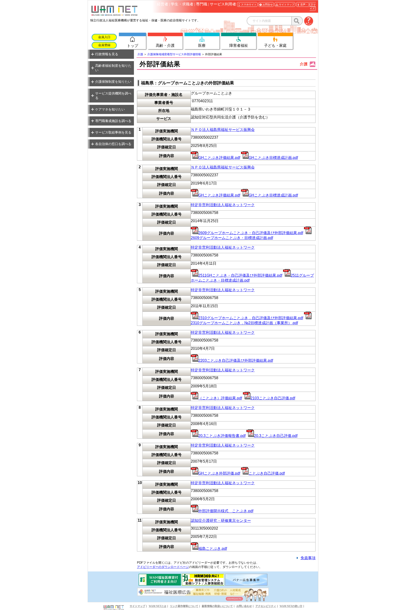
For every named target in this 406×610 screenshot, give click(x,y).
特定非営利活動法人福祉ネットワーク (223, 205)
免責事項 (308, 558)
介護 (140, 54)
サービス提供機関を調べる (113, 95)
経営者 (162, 4)
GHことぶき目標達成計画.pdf (273, 158)
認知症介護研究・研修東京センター (221, 521)
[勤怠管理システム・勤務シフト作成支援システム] (203, 584)
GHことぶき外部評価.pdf (219, 473)
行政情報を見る (106, 54)
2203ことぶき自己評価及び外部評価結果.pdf (235, 360)
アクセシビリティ (265, 606)
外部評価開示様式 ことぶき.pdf (225, 511)
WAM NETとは (157, 606)
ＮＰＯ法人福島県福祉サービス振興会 (223, 130)
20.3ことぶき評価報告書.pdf (222, 436)
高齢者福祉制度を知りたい (113, 68)
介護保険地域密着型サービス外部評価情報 (174, 54)
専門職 (201, 4)
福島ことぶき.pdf (212, 549)
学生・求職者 (182, 4)
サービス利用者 (223, 4)
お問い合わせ (244, 606)
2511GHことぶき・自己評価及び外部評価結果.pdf (240, 275)
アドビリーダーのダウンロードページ (163, 567)
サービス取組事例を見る (113, 132)
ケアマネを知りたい (110, 109)
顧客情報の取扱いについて (217, 606)
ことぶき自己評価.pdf (267, 473)
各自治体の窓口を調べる (113, 144)
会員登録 (104, 45)
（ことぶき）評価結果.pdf (220, 398)
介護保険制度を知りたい (113, 81)
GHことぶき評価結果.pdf (219, 158)
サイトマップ (137, 606)
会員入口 (104, 37)
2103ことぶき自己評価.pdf (272, 398)
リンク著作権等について (184, 606)
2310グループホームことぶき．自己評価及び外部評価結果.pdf (250, 318)
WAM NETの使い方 (291, 606)
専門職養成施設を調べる (113, 121)
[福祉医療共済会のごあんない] (160, 584)
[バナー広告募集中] (246, 584)
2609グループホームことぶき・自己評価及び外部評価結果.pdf (250, 233)
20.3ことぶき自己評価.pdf (275, 436)
